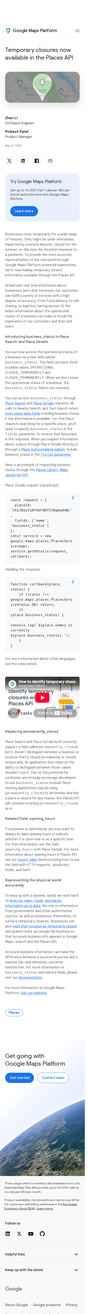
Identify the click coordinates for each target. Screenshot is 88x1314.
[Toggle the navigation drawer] (77, 31)
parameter (56, 455)
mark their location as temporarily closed (45, 926)
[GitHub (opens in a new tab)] (42, 1233)
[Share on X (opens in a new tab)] (9, 161)
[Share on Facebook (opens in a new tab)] (36, 161)
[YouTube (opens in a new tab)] (30, 1233)
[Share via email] (50, 161)
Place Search (15, 403)
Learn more (45, 1208)
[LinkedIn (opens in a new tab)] (7, 1233)
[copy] (73, 497)
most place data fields (22, 414)
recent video (27, 860)
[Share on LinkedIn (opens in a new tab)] (23, 161)
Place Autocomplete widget (43, 449)
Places (14, 1013)
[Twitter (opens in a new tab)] (19, 1233)
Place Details (43, 403)
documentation (30, 978)
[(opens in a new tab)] (14, 1289)
